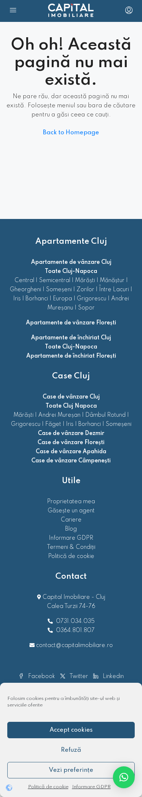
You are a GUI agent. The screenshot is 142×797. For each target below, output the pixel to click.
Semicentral (54, 281)
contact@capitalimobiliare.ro (74, 645)
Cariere (71, 520)
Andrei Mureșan (59, 415)
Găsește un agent (71, 511)
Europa (62, 299)
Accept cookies (71, 730)
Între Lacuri (114, 290)
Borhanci (36, 299)
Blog (71, 529)
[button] (124, 777)
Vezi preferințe (71, 770)
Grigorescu (91, 299)
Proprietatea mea (71, 502)
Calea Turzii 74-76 (71, 606)
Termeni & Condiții (71, 547)
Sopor (86, 308)
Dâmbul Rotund (105, 415)
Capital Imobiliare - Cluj (73, 597)
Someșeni (59, 290)
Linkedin (112, 676)
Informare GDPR (91, 787)
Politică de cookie (48, 787)
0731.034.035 (75, 621)
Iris (17, 299)
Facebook (41, 676)
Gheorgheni (25, 290)
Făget (53, 424)
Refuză (71, 750)
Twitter (78, 676)
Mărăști (85, 281)
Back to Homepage (71, 133)
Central (24, 281)
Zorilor (85, 290)
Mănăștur (112, 281)
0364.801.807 (75, 631)
